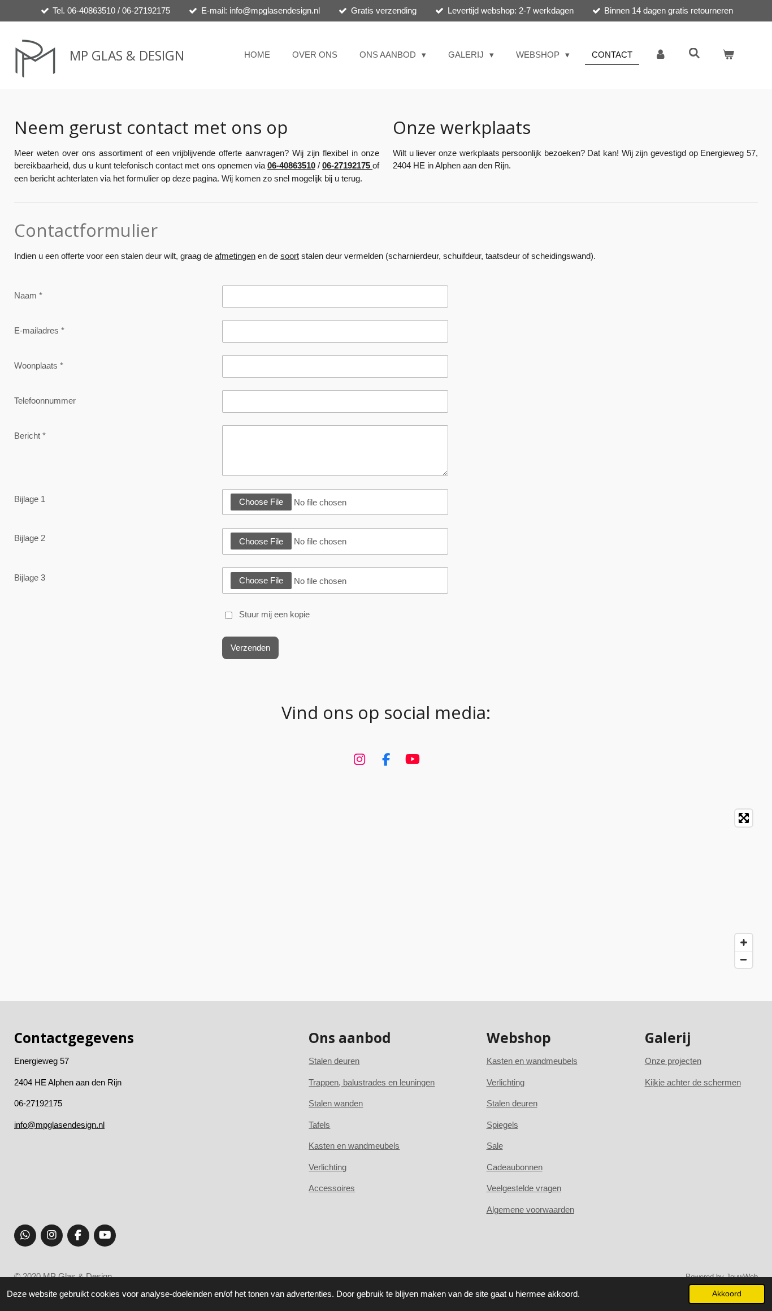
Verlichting (327, 1167)
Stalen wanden (336, 1103)
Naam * (28, 295)
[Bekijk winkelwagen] (728, 55)
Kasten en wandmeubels (354, 1145)
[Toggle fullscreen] (743, 818)
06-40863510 (291, 165)
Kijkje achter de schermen (693, 1082)
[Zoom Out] (743, 959)
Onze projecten (673, 1061)
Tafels (319, 1125)
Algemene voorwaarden (530, 1209)
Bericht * (30, 435)
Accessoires (332, 1188)
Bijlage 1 (29, 499)
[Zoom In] (743, 942)
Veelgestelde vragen (524, 1188)
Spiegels (502, 1125)
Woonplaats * (38, 365)
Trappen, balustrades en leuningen (372, 1082)
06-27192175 (347, 165)
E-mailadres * (39, 330)
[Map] (386, 888)
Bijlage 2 (29, 538)
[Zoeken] (694, 53)
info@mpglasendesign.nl (59, 1125)
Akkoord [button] (726, 1294)
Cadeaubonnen (515, 1167)
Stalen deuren (512, 1103)
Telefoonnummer (45, 400)
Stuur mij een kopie (274, 614)
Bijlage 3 (29, 577)
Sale (495, 1145)
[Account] (660, 55)
